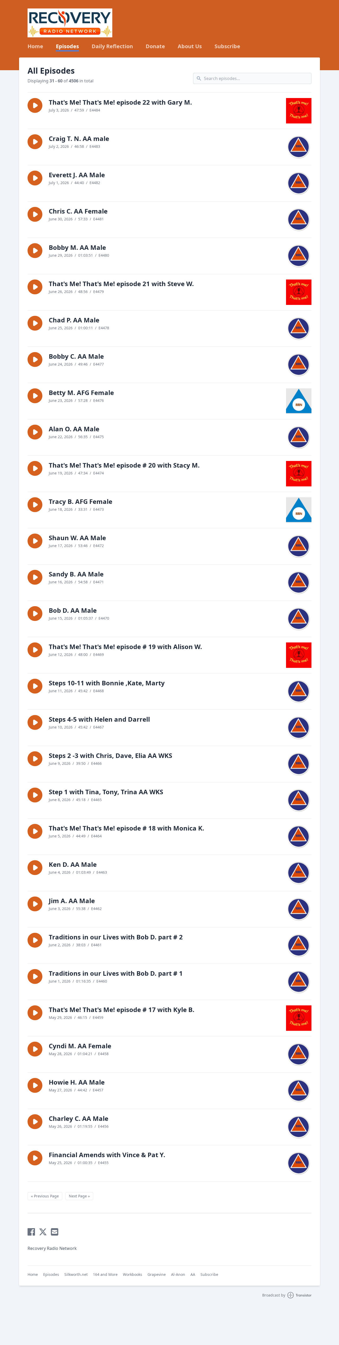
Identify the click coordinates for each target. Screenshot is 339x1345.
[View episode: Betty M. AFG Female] (298, 401)
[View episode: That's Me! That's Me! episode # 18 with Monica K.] (298, 836)
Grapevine (157, 1274)
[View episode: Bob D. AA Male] (298, 619)
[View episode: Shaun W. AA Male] (298, 546)
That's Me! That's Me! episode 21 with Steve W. (121, 283)
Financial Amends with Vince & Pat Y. (107, 1154)
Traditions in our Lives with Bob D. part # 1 (116, 973)
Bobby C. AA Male (76, 356)
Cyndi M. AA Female (80, 1045)
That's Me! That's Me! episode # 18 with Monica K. (126, 828)
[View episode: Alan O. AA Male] (298, 437)
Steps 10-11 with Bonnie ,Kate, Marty (107, 682)
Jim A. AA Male (72, 900)
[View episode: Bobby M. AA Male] (298, 256)
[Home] (70, 22)
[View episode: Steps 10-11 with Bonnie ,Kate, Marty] (298, 691)
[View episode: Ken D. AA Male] (298, 873)
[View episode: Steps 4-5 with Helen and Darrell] (298, 727)
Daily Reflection (112, 46)
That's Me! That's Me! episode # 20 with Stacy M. (124, 465)
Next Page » (79, 1195)
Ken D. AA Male (73, 864)
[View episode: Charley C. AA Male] (298, 1127)
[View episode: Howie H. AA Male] (298, 1090)
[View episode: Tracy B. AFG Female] (298, 510)
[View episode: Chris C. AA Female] (298, 219)
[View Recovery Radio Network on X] (43, 1232)
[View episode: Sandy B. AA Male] (298, 582)
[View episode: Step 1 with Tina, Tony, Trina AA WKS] (298, 800)
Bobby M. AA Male (77, 247)
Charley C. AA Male (78, 1118)
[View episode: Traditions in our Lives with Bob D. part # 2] (298, 945)
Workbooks (132, 1274)
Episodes (67, 46)
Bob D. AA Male (73, 610)
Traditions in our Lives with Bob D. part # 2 (116, 937)
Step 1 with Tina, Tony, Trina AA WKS (106, 791)
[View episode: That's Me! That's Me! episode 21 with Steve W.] (298, 292)
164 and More (105, 1274)
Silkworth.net (76, 1274)
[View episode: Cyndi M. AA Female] (298, 1054)
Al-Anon (178, 1274)
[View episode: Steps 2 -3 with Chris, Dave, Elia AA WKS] (298, 764)
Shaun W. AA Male (77, 537)
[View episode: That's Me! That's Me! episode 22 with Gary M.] (298, 110)
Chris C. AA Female (78, 211)
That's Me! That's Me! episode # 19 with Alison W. (125, 646)
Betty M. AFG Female (81, 392)
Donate (155, 46)
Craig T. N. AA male (79, 138)
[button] (35, 105)
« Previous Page (45, 1195)
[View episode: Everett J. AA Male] (298, 183)
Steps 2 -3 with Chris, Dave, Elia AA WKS (110, 755)
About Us (190, 46)
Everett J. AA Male (77, 174)
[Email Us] (54, 1232)
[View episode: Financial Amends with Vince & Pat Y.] (298, 1163)
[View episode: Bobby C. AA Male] (298, 365)
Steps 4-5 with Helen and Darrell (99, 719)
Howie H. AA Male (77, 1082)
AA (192, 1274)
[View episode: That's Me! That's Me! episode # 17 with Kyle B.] (298, 1018)
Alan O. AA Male (74, 428)
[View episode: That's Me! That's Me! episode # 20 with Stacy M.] (298, 473)
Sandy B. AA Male (76, 574)
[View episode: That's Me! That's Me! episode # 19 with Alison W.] (298, 655)
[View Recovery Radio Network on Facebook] (31, 1232)
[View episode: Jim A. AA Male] (298, 909)
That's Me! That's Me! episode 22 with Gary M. (120, 102)
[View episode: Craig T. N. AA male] (298, 147)
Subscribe (227, 46)
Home (35, 46)
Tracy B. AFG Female (80, 501)
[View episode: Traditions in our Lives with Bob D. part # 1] (298, 982)
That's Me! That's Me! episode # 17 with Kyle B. (121, 1009)
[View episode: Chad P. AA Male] (298, 328)
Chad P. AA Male (74, 320)
